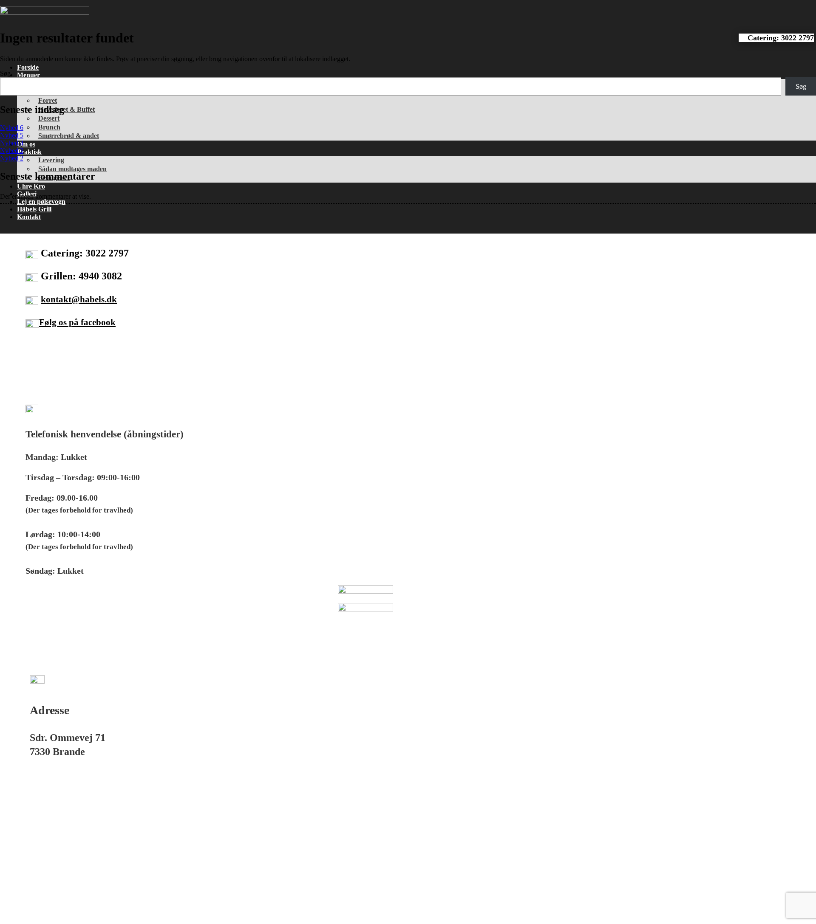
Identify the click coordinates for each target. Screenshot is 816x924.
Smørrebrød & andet (68, 135)
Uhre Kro (31, 186)
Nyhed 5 (11, 135)
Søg (5, 73)
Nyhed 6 (11, 127)
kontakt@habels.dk (79, 299)
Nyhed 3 (11, 150)
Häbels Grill (34, 209)
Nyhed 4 (11, 142)
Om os (26, 144)
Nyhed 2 (11, 158)
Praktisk (29, 151)
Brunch (49, 127)
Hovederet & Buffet (66, 109)
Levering (51, 159)
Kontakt (29, 216)
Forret (47, 100)
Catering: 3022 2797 (781, 38)
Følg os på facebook (77, 322)
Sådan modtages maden (72, 168)
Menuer (28, 75)
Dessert (49, 118)
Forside (28, 67)
